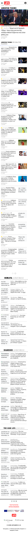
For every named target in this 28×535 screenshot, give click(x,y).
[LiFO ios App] (19, 520)
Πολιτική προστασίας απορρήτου (17, 528)
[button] (2, 3)
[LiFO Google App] (8, 520)
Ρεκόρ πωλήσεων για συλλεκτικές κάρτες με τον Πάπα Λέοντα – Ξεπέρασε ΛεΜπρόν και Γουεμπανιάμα (8, 154)
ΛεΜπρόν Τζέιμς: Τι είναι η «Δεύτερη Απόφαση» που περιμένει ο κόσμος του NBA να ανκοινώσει (8, 131)
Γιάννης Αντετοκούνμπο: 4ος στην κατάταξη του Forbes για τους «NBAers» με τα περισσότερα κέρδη (8, 263)
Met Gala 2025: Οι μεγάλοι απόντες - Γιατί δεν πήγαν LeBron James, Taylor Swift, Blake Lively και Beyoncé (9, 167)
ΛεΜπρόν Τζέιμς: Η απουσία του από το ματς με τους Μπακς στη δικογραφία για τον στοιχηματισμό (9, 93)
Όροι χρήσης (6, 528)
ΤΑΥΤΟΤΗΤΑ (14, 505)
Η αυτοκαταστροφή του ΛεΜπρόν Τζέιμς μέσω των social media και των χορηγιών (8, 105)
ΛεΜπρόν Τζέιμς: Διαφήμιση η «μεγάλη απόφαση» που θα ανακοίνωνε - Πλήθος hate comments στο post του (8, 118)
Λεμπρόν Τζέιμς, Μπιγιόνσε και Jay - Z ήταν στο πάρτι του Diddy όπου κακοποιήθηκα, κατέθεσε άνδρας (8, 190)
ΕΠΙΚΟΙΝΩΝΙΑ (14, 507)
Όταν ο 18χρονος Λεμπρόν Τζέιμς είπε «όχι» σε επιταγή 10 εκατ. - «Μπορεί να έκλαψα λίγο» (8, 239)
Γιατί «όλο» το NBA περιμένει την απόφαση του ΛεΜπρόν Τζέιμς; (9, 60)
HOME (2, 5)
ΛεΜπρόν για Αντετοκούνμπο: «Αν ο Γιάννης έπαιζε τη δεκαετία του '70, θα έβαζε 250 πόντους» (8, 203)
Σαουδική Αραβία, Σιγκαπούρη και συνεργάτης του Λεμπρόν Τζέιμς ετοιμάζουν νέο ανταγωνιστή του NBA (8, 227)
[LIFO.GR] (6, 3)
